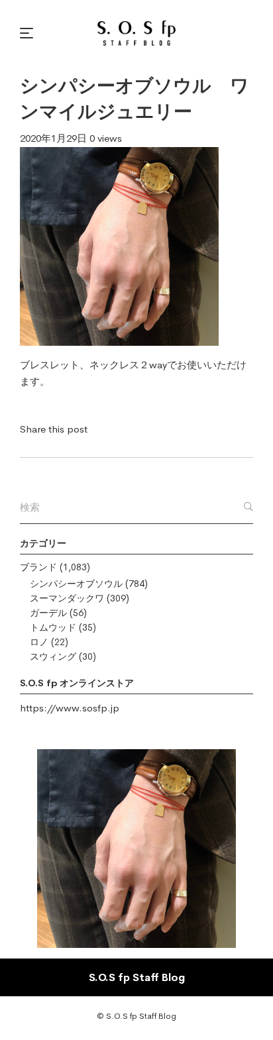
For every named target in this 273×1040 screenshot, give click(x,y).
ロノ (39, 642)
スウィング (53, 656)
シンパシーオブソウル (76, 584)
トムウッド (53, 627)
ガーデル (48, 613)
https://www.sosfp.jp (69, 708)
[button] (28, 33)
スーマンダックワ (67, 598)
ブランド (38, 567)
